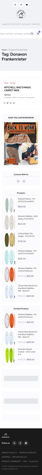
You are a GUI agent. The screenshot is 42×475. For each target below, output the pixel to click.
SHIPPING (6, 457)
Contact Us (36, 24)
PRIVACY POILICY (9, 452)
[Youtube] (26, 443)
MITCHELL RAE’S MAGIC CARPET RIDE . (17, 89)
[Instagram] (14, 443)
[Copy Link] (14, 103)
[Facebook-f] (20, 443)
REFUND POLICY (19, 457)
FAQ (25, 461)
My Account (26, 24)
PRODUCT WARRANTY (11, 461)
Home (2, 34)
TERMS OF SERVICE (27, 452)
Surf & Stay (18, 34)
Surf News (9, 34)
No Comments (30, 97)
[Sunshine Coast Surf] (20, 14)
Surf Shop (27, 34)
